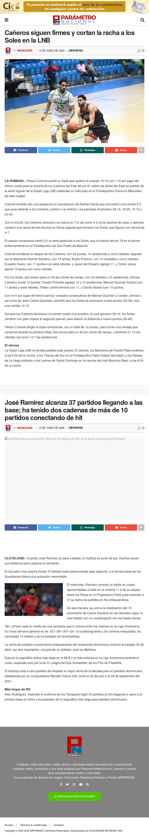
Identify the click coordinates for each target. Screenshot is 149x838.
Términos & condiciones (33, 825)
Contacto (59, 825)
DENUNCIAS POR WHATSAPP (75, 796)
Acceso (9, 825)
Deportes (76, 50)
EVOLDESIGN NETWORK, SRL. (106, 830)
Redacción (24, 50)
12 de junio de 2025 (51, 50)
